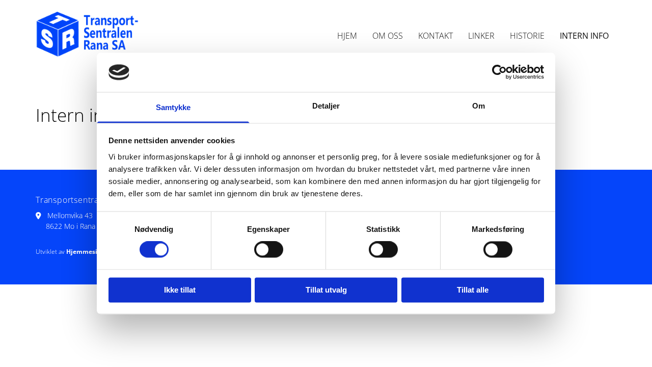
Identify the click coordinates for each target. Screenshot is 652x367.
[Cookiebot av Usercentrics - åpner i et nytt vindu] (499, 72)
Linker (481, 35)
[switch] (268, 250)
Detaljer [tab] (326, 105)
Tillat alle (472, 289)
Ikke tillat (180, 289)
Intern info (584, 35)
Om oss (387, 35)
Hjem (347, 35)
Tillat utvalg (326, 289)
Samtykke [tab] (173, 107)
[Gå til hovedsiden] (103, 35)
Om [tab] (478, 105)
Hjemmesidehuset (243, 15)
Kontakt (435, 35)
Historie (527, 35)
